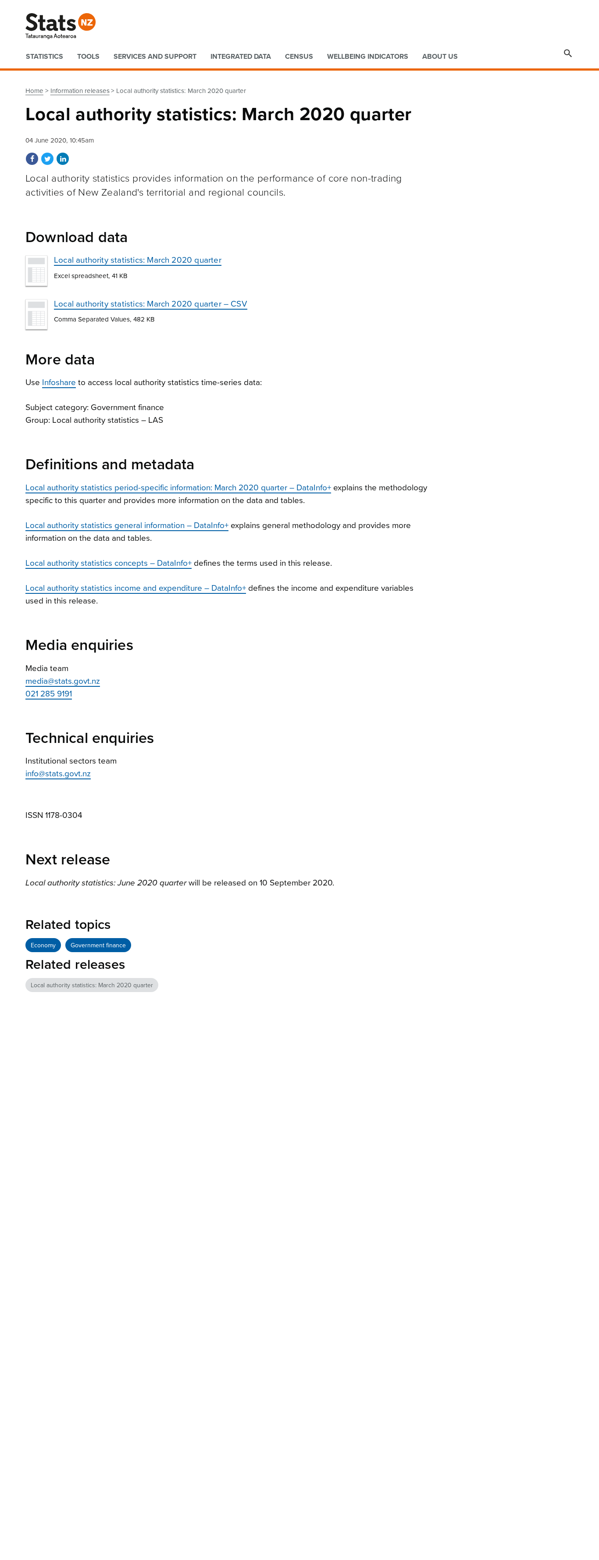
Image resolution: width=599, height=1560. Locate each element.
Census (299, 56)
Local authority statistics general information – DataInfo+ (126, 525)
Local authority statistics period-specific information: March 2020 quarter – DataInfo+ (178, 488)
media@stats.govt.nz (62, 681)
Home (34, 91)
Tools (88, 56)
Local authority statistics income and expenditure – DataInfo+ (135, 588)
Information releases (80, 91)
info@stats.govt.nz (58, 773)
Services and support (155, 56)
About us (440, 56)
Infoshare (59, 382)
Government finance (98, 945)
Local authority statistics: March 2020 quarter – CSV (150, 304)
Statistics (44, 56)
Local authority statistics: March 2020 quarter (137, 260)
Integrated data (240, 56)
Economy (43, 945)
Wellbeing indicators (367, 56)
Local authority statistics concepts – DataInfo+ (108, 563)
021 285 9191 (48, 694)
